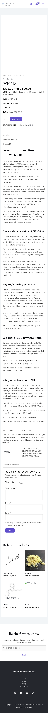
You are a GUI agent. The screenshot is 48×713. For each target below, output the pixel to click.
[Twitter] (33, 693)
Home (4, 75)
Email (8, 513)
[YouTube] (27, 693)
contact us (24, 686)
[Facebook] (21, 693)
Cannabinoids (12, 75)
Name (8, 503)
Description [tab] (7, 135)
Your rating (10, 482)
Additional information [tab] (11, 139)
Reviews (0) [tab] (7, 144)
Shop (24, 681)
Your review (11, 488)
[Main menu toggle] (43, 4)
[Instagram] (15, 693)
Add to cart (16, 119)
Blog (24, 684)
